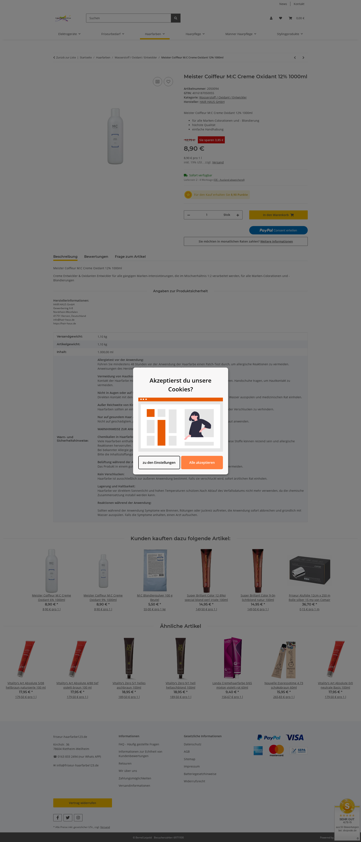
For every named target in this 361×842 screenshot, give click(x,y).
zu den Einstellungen (159, 462)
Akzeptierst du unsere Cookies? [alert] (180, 384)
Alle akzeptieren (202, 462)
